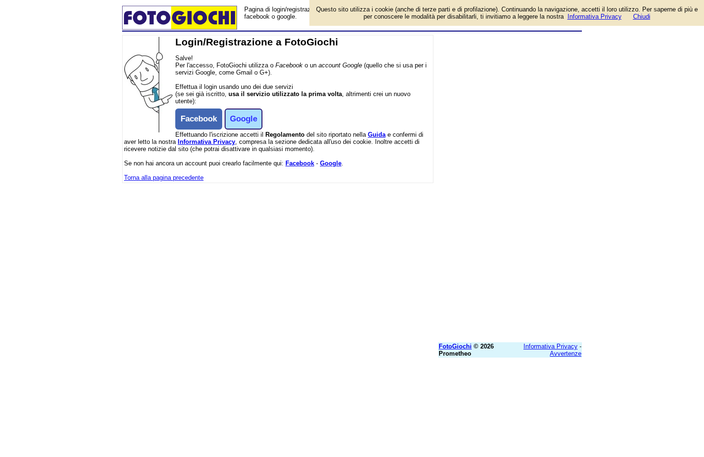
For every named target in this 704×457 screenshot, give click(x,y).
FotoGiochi (455, 346)
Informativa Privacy (206, 141)
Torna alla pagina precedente (164, 177)
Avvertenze (565, 353)
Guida (377, 134)
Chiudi (641, 16)
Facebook (299, 163)
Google (330, 163)
